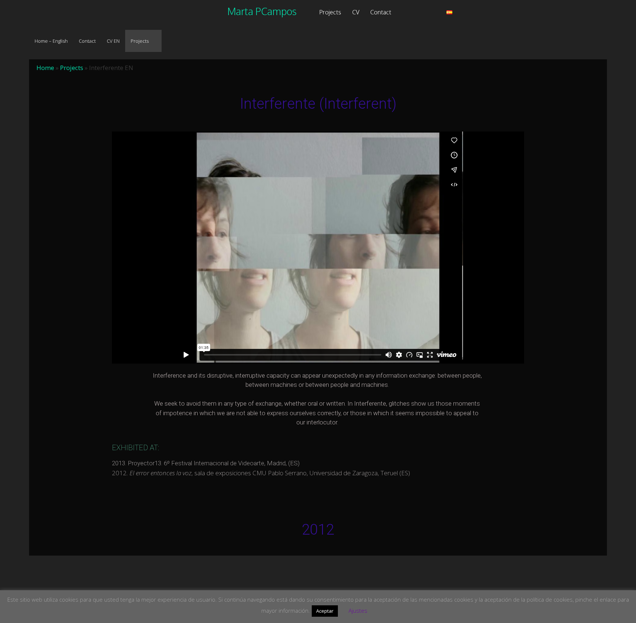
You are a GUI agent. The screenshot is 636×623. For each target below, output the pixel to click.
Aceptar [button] (324, 611)
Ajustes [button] (358, 610)
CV (355, 12)
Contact (380, 12)
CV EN (113, 41)
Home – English (51, 41)
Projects (330, 12)
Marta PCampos (262, 11)
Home (45, 67)
